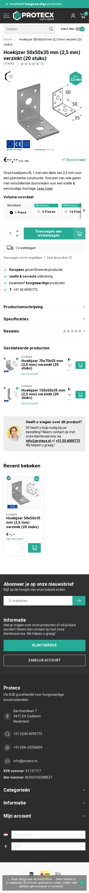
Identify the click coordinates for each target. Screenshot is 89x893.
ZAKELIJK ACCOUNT (44, 660)
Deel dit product (58, 257)
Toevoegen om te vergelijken (23, 257)
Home (8, 39)
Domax (9, 63)
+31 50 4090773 (68, 441)
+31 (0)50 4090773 (28, 734)
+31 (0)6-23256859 (28, 747)
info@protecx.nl (38, 441)
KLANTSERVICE (44, 645)
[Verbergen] (82, 882)
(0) (42, 63)
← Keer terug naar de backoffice (29, 879)
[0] (82, 15)
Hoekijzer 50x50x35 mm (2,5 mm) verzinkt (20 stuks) (23, 522)
